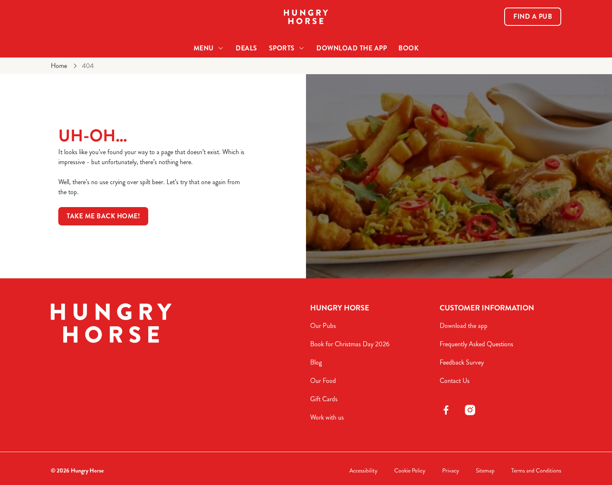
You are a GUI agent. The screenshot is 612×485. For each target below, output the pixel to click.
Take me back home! (103, 216)
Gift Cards (324, 399)
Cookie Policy (409, 471)
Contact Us (455, 380)
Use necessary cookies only (542, 49)
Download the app (464, 325)
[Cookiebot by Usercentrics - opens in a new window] (53, 94)
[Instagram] (470, 410)
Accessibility (363, 471)
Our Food (323, 380)
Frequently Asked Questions (476, 344)
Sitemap (485, 471)
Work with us (327, 417)
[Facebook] (446, 410)
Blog (316, 362)
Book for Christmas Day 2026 (350, 344)
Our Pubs (323, 325)
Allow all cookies (542, 21)
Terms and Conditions (536, 471)
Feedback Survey (462, 362)
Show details (434, 94)
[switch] (239, 93)
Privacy (450, 471)
